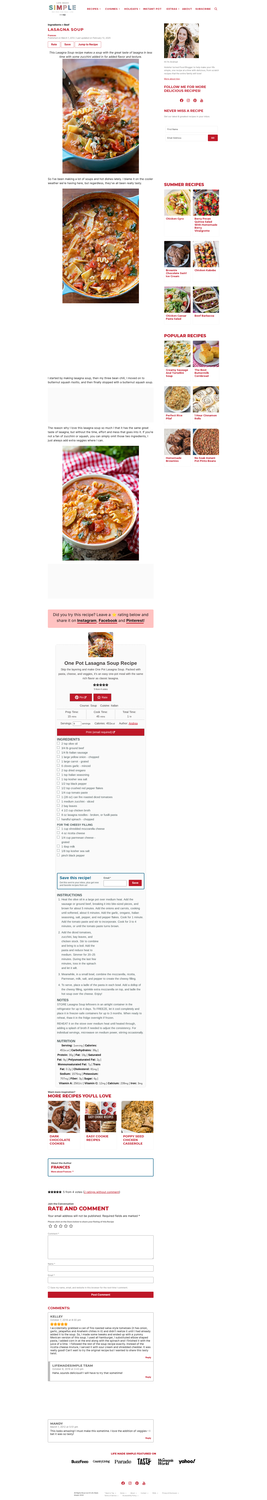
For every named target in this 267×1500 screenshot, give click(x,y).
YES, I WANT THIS (135, 787)
